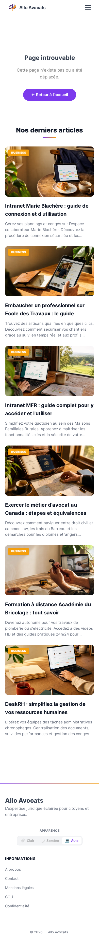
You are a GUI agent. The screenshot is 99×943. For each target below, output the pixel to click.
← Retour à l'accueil (49, 94)
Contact (12, 878)
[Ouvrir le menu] (88, 7)
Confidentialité (17, 906)
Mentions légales (19, 887)
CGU (9, 897)
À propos (13, 869)
